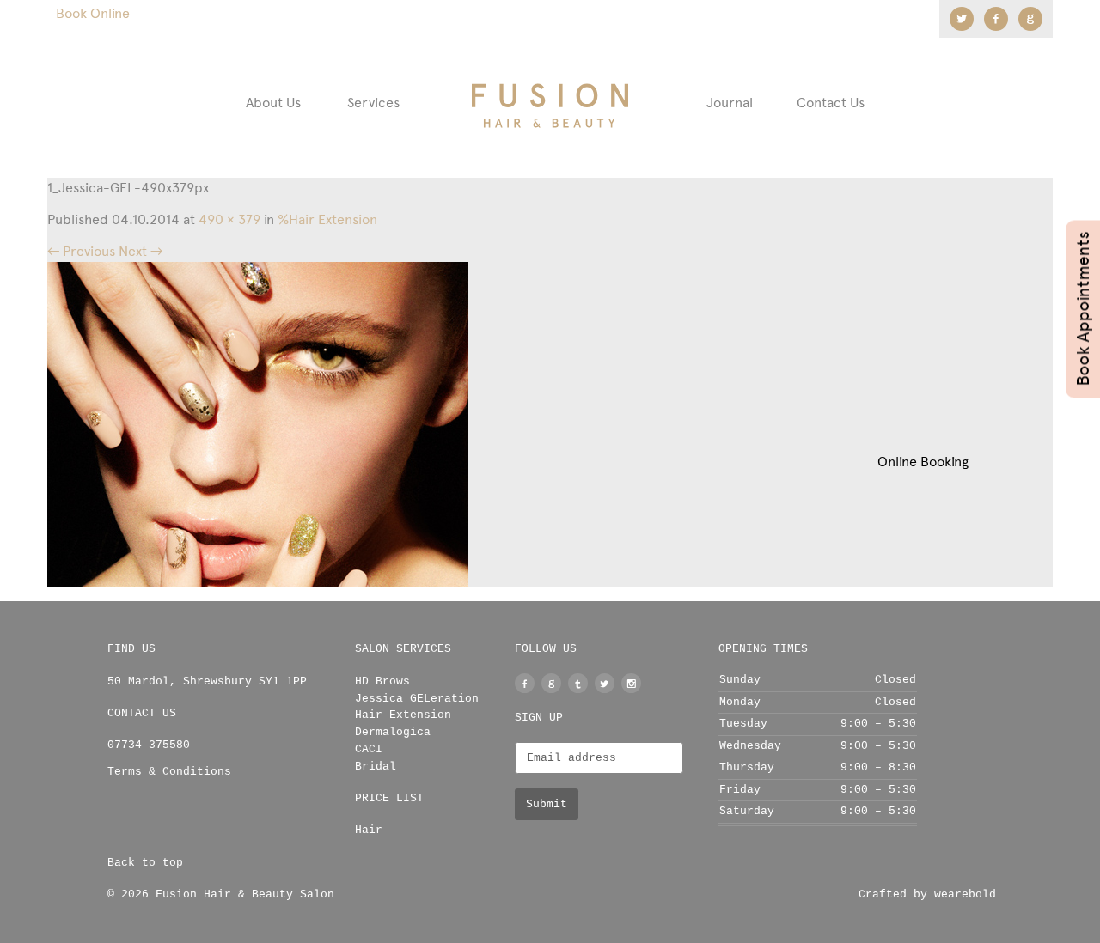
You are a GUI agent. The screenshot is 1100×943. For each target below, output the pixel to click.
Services (373, 102)
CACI (368, 749)
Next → (140, 251)
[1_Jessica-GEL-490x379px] (257, 424)
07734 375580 (148, 745)
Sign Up (539, 717)
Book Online (93, 13)
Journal (729, 102)
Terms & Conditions (169, 771)
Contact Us (831, 102)
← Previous (81, 251)
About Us (273, 102)
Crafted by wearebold (927, 894)
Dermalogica (393, 732)
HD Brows (382, 681)
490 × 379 (229, 219)
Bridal (375, 766)
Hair (368, 830)
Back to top (145, 862)
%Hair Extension (327, 219)
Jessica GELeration (417, 698)
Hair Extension (403, 715)
